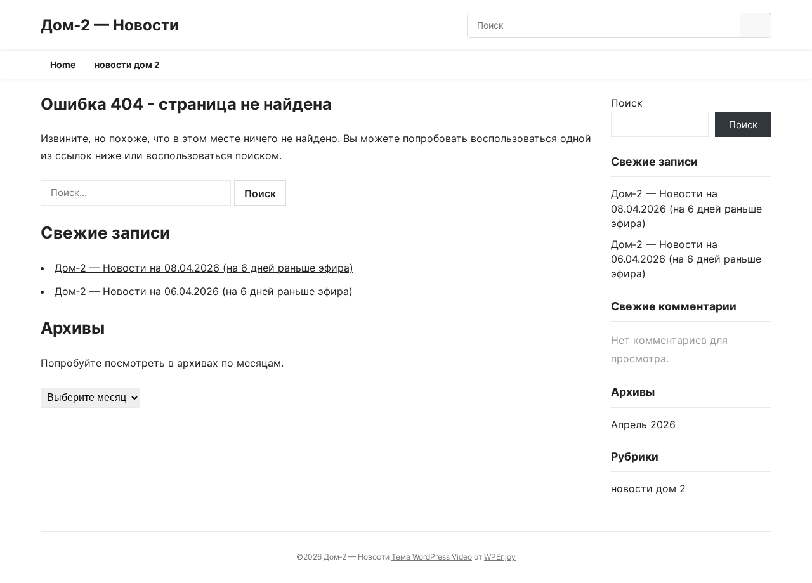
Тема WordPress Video (431, 556)
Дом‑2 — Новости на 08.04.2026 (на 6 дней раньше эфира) (204, 267)
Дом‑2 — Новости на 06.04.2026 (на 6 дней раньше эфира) (204, 291)
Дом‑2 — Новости (110, 25)
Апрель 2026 (643, 424)
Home (62, 64)
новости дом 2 (127, 64)
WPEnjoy (500, 556)
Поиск (627, 102)
